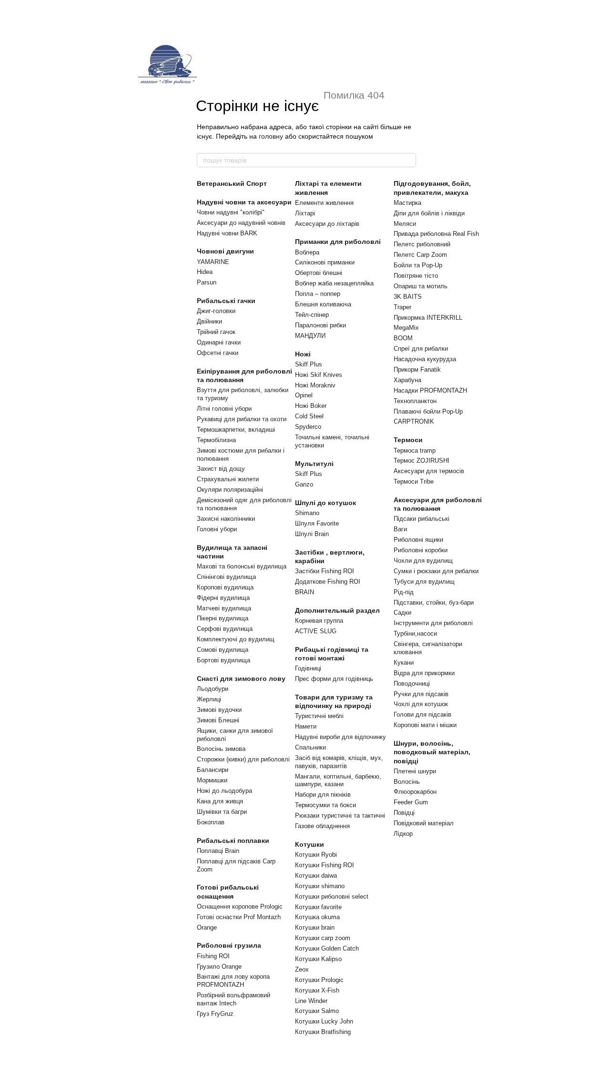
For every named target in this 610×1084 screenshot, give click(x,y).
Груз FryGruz (215, 1013)
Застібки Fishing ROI (324, 571)
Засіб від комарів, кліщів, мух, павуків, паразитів (339, 762)
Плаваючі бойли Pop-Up (428, 411)
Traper (402, 307)
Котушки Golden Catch (327, 948)
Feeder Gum (411, 802)
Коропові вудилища (225, 587)
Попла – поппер (317, 293)
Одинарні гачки (219, 342)
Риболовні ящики (418, 539)
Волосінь (407, 781)
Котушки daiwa (316, 875)
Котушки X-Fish (317, 990)
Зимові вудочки (219, 709)
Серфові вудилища (225, 628)
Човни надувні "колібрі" (230, 212)
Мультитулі (314, 463)
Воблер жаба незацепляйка (334, 283)
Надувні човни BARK (227, 233)
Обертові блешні (318, 272)
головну (271, 136)
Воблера (307, 252)
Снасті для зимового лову (241, 678)
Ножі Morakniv (315, 385)
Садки (402, 612)
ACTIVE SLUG (315, 631)
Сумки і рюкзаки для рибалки (436, 571)
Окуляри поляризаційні (230, 489)
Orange (207, 927)
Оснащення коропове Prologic (240, 906)
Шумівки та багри (222, 811)
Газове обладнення (322, 826)
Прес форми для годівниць (334, 678)
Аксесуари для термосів (429, 471)
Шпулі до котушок (325, 503)
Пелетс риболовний (422, 244)
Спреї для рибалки (421, 348)
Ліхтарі (305, 213)
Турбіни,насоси (415, 633)
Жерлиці (209, 699)
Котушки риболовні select (331, 896)
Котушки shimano (320, 886)
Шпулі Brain (312, 533)
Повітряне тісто (416, 275)
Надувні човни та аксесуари (244, 202)
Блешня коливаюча (323, 304)
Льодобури (212, 688)
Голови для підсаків (422, 714)
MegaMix (406, 327)
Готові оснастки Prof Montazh (239, 917)
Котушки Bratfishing (323, 1031)
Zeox (302, 969)
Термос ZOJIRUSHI (421, 460)
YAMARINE (213, 261)
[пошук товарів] (408, 160)
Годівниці (308, 668)
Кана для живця (220, 801)
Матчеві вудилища (224, 608)
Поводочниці (412, 683)
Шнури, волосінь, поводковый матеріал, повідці (432, 752)
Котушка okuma (317, 917)
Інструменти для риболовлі (433, 623)
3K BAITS (408, 296)
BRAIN (304, 592)
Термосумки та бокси (325, 805)
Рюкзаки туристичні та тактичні (340, 815)
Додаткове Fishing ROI (327, 581)
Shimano (307, 513)
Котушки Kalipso (318, 958)
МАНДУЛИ (310, 335)
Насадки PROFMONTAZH (430, 390)
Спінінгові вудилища (226, 576)
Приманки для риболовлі (338, 241)
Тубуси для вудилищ (424, 581)
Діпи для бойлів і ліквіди (429, 213)
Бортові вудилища (223, 660)
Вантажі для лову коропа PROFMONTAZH (233, 980)
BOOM (403, 338)
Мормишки (212, 780)
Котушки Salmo (317, 1010)
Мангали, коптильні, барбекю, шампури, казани (338, 780)
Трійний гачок (216, 331)
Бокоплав (210, 822)
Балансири (212, 769)
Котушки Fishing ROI (324, 865)
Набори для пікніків (323, 794)
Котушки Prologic (319, 979)
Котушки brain (315, 927)
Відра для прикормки (424, 673)
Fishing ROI (213, 956)
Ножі (303, 354)
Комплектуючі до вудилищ (235, 639)
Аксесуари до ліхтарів (327, 223)
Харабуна (407, 380)
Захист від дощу (221, 468)
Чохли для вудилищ (423, 560)
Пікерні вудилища (222, 618)
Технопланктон (415, 401)
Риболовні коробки (420, 550)
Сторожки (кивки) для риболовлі (243, 759)
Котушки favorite (318, 907)
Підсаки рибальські (421, 518)
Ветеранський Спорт (232, 183)
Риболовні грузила (229, 945)
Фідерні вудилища (223, 597)
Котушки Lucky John (324, 1021)
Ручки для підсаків (421, 694)
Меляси (405, 223)
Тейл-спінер (312, 314)
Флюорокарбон (415, 791)
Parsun (206, 282)
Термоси (408, 440)
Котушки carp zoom (322, 938)
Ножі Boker (310, 405)
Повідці (404, 812)
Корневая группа (319, 620)
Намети (305, 726)
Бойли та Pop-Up (418, 265)
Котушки (309, 844)
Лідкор (403, 833)
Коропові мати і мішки (425, 725)
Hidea (205, 271)
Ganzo (304, 484)
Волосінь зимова (221, 748)
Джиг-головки (216, 310)
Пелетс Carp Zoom (420, 254)
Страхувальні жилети (228, 479)
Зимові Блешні (218, 720)
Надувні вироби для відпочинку (340, 736)
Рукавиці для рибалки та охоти (241, 419)
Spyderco (308, 426)
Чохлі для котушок (421, 704)
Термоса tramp (415, 450)
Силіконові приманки (325, 262)
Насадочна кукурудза (425, 359)
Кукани (404, 662)
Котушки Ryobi (316, 854)
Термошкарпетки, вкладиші (236, 429)
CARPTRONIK (414, 421)
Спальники (310, 747)
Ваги (400, 529)
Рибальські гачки (226, 300)
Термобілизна (216, 440)
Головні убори (217, 529)
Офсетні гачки (217, 352)
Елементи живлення (324, 202)
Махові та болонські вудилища (241, 566)
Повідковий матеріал (424, 823)
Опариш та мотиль (420, 286)
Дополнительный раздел (337, 610)
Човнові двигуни (225, 251)
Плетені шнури (415, 771)
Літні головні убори (224, 408)
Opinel (304, 395)
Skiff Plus (308, 364)
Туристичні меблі (319, 715)
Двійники (209, 321)
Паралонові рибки (320, 325)
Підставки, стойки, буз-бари (434, 602)
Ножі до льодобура (224, 790)
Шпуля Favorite (317, 523)
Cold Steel (309, 416)
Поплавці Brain (218, 850)
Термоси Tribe (414, 481)
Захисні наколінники (226, 518)
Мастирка (407, 202)
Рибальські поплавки (233, 840)
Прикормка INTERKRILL (428, 317)
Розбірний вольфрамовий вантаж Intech (233, 999)
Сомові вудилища (222, 649)
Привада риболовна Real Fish (436, 233)
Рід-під (404, 592)
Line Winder (311, 1000)
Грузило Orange (219, 966)
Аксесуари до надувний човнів (241, 222)
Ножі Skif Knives (318, 374)
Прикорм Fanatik (417, 369)
